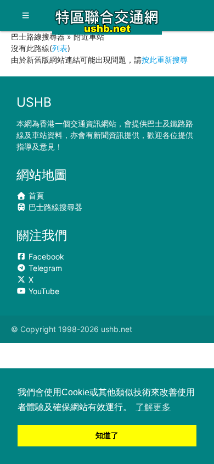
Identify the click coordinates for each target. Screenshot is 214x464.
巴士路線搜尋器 (54, 207)
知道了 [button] (107, 435)
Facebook (45, 256)
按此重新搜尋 (165, 59)
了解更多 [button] (153, 407)
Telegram (44, 268)
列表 (59, 48)
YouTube (42, 291)
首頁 (35, 195)
